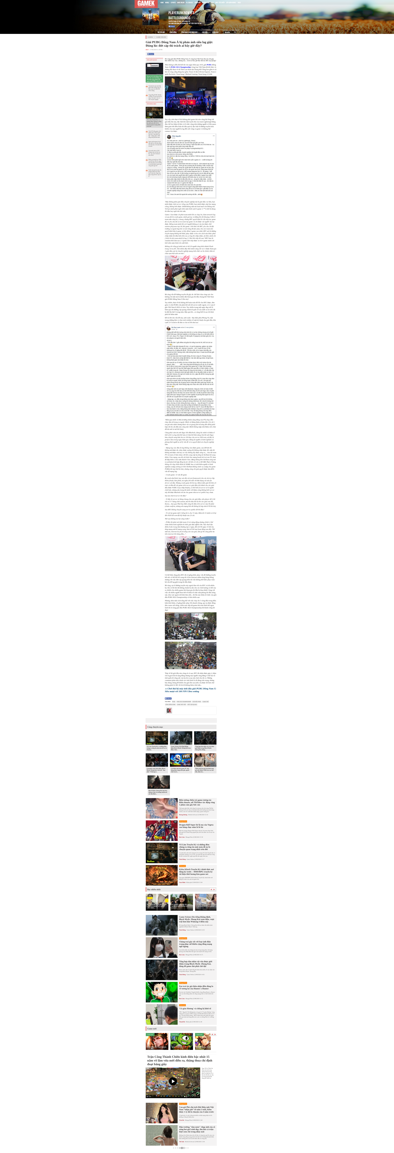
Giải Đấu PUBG (196, 701)
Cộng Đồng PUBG (170, 704)
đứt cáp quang (192, 704)
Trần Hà (181, 1120)
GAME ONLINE (181, 2)
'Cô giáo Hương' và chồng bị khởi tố (195, 1008)
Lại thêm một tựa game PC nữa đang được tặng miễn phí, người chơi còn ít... (180, 770)
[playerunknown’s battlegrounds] (154, 12)
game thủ (206, 701)
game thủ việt (181, 704)
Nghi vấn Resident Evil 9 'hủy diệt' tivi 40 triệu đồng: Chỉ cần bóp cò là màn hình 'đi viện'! (155, 144)
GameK (150, 37)
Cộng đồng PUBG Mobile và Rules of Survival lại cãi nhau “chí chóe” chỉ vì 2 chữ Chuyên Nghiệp (154, 97)
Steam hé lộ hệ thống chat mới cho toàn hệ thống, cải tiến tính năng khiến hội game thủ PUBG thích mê (154, 78)
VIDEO (239, 2)
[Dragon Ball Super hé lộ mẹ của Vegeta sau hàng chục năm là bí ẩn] (162, 830)
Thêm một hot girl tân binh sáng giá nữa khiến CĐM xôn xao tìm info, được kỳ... (204, 770)
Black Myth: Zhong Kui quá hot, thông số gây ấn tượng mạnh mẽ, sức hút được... (158, 792)
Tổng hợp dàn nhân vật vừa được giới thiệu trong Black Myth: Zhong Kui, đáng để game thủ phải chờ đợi (195, 963)
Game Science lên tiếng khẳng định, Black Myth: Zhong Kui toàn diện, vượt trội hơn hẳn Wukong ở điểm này (196, 919)
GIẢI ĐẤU (204, 32)
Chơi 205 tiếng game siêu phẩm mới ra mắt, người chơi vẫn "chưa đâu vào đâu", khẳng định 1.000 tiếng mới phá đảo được (154, 134)
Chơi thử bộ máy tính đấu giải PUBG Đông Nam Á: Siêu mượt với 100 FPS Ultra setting (154, 88)
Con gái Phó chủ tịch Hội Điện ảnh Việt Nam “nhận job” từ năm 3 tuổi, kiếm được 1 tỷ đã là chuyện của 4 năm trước (196, 1109)
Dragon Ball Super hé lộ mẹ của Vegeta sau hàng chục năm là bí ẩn (196, 826)
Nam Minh (182, 882)
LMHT (212, 2)
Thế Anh (181, 1141)
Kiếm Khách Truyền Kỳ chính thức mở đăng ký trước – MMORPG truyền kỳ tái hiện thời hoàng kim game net (196, 871)
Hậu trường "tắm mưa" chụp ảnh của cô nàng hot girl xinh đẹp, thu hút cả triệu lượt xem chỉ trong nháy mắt (197, 1129)
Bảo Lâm (182, 837)
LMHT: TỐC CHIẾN (220, 2)
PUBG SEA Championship (181, 67)
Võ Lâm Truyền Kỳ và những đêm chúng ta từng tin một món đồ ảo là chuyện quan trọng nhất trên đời (154, 123)
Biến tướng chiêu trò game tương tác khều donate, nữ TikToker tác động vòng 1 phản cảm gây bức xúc (197, 802)
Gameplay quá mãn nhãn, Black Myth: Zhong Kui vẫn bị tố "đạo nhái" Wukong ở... (156, 770)
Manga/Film (189, 837)
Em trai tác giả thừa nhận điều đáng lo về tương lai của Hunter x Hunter (196, 987)
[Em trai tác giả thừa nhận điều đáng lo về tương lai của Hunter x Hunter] (162, 992)
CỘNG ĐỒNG (173, 32)
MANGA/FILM (205, 2)
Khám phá (189, 882)
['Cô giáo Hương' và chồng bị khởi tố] (162, 1014)
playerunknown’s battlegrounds (181, 15)
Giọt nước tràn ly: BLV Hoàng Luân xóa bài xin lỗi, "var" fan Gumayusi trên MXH (154, 153)
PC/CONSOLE (189, 2)
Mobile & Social (193, 814)
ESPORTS (173, 2)
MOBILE (167, 2)
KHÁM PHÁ (197, 2)
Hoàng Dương (183, 814)
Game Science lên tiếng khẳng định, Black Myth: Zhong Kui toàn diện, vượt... (181, 748)
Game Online (161, 37)
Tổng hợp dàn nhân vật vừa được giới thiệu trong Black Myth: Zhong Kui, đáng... (204, 748)
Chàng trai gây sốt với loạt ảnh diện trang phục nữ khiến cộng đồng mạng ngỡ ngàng (195, 943)
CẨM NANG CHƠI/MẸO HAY (189, 32)
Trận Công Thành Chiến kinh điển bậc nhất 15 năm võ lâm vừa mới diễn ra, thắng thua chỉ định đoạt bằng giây (179, 1060)
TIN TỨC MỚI (161, 32)
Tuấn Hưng (182, 859)
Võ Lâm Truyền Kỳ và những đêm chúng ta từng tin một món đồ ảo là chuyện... (157, 748)
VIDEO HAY (215, 32)
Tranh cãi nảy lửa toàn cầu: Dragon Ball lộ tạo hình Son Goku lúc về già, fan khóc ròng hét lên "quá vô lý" (154, 173)
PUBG (209, 65)
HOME (162, 2)
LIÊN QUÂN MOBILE (231, 2)
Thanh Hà (182, 1022)
